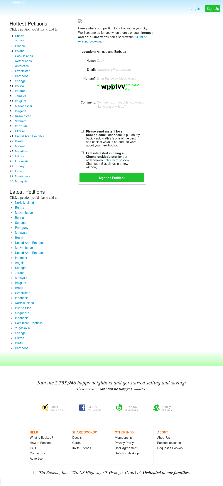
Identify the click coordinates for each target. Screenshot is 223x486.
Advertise (36, 458)
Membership (123, 437)
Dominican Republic (28, 323)
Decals (77, 437)
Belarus (20, 91)
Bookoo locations (169, 442)
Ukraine (20, 131)
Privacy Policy (124, 442)
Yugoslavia (22, 328)
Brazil (19, 141)
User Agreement (126, 448)
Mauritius (21, 151)
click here (112, 160)
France (20, 46)
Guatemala (22, 176)
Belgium (20, 101)
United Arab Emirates (29, 136)
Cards (76, 442)
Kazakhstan (23, 116)
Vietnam (20, 121)
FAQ (33, 448)
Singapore (22, 313)
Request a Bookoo (170, 448)
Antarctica (22, 66)
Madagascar (23, 106)
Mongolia (21, 181)
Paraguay (21, 227)
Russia (19, 36)
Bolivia (19, 86)
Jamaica (21, 96)
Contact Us (37, 453)
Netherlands (23, 61)
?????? (20, 41)
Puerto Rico (23, 308)
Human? (89, 78)
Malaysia (21, 232)
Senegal (20, 81)
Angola (20, 262)
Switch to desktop (127, 453)
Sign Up (212, 8)
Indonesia (22, 161)
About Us (163, 437)
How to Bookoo (40, 442)
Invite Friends (81, 448)
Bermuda (21, 126)
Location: (88, 51)
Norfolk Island (24, 202)
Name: (91, 60)
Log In (195, 8)
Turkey (19, 166)
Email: (91, 69)
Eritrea (19, 156)
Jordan (20, 272)
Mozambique (24, 212)
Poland (20, 51)
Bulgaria (20, 111)
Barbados (21, 76)
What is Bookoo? (41, 437)
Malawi (20, 146)
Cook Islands (24, 56)
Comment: (88, 102)
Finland (20, 171)
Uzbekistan (22, 71)
